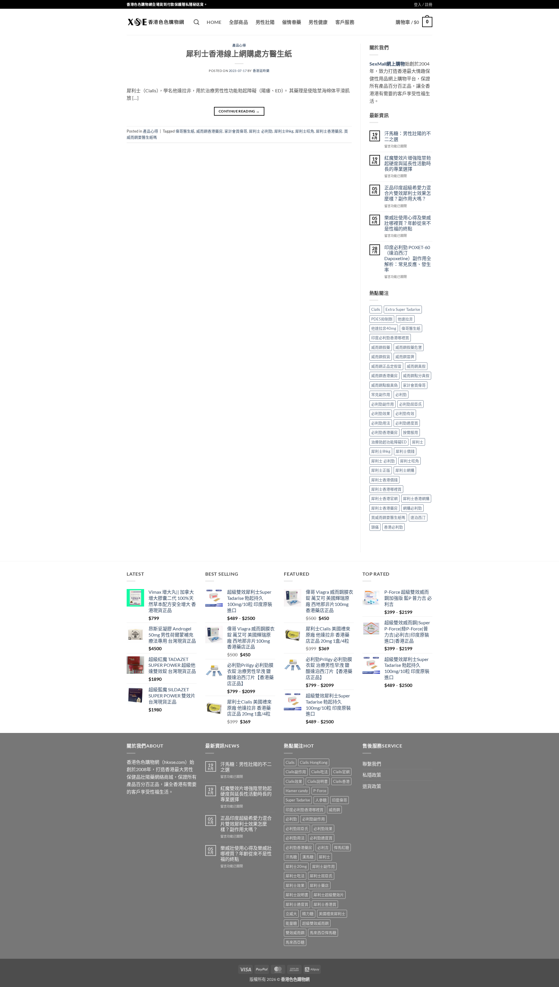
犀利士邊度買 (297, 904)
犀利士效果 (295, 885)
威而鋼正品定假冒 (386, 366)
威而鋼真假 (416, 366)
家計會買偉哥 (235, 131)
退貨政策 (371, 786)
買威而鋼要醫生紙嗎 (388, 517)
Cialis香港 (341, 781)
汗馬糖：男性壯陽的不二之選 (407, 136)
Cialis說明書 (317, 781)
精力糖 (308, 913)
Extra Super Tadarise (402, 309)
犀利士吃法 (295, 875)
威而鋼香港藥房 (209, 131)
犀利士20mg (296, 866)
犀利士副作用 (323, 866)
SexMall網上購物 (387, 63)
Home (214, 22)
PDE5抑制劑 (381, 319)
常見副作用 (380, 394)
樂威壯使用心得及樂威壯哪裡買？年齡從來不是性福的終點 (407, 223)
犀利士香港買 (325, 904)
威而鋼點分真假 (416, 375)
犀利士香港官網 (384, 498)
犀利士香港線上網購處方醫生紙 (239, 53)
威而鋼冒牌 (404, 356)
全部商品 (238, 22)
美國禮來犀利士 (332, 913)
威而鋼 (334, 809)
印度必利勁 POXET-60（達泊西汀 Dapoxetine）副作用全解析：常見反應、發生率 (407, 258)
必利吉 (323, 847)
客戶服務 (344, 22)
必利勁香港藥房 (384, 432)
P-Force (319, 790)
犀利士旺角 (304, 131)
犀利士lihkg (283, 131)
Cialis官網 (341, 771)
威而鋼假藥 (380, 347)
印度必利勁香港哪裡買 (390, 337)
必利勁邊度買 (406, 423)
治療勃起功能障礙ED (389, 442)
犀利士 (417, 442)
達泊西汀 (418, 517)
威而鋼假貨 (380, 356)
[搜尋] (196, 22)
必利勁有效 (404, 413)
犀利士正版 (380, 470)
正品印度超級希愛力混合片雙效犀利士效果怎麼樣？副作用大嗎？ (407, 193)
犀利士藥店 (319, 885)
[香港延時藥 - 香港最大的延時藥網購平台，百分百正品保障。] (156, 22)
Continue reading (239, 111)
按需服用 (410, 432)
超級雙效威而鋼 (315, 923)
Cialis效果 (294, 781)
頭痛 (375, 527)
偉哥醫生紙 (185, 131)
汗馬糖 (291, 856)
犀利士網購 (404, 470)
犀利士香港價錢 (384, 479)
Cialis (375, 309)
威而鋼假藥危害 (408, 347)
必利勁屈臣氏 (410, 404)
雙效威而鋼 (295, 932)
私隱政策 (371, 775)
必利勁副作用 (382, 404)
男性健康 (318, 22)
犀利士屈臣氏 (321, 875)
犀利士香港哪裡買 (386, 489)
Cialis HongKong (314, 762)
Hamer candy (297, 790)
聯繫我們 (371, 763)
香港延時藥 (261, 71)
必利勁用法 (380, 423)
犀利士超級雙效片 (329, 894)
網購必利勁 (412, 508)
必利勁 (401, 394)
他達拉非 (405, 319)
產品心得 (239, 45)
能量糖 (291, 923)
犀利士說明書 (297, 894)
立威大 (291, 913)
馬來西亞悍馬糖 (323, 932)
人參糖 (321, 800)
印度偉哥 (339, 800)
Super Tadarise (298, 800)
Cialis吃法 (319, 771)
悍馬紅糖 (341, 847)
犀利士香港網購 (416, 498)
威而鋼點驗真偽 (384, 385)
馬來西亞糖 (295, 942)
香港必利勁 (393, 527)
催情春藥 (291, 22)
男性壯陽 (265, 22)
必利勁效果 (380, 413)
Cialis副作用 (296, 771)
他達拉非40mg (383, 328)
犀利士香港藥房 (329, 131)
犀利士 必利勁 (261, 131)
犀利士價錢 (405, 451)
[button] (423, 4)
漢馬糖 (308, 856)
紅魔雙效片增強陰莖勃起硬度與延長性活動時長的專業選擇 (407, 163)
